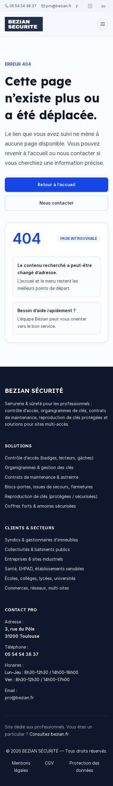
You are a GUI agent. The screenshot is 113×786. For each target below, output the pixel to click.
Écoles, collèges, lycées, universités (40, 578)
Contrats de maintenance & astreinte (41, 477)
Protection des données (84, 766)
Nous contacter (56, 202)
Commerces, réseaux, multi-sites (37, 587)
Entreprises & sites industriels (34, 559)
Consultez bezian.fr (50, 734)
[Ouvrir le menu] (102, 24)
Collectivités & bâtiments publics (37, 549)
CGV (49, 763)
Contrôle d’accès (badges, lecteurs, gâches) (49, 457)
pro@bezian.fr (19, 697)
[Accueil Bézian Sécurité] (24, 24)
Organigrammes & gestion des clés (39, 467)
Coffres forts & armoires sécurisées (40, 506)
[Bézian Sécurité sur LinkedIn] (103, 6)
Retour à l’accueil (56, 184)
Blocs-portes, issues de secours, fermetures (49, 486)
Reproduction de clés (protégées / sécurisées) (51, 496)
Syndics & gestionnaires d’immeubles (41, 539)
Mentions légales (21, 766)
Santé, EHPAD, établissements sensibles (44, 568)
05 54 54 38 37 (22, 654)
